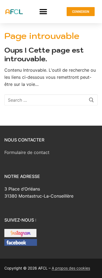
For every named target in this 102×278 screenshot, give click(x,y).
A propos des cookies (71, 268)
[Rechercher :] (51, 100)
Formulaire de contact (27, 152)
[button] (43, 11)
